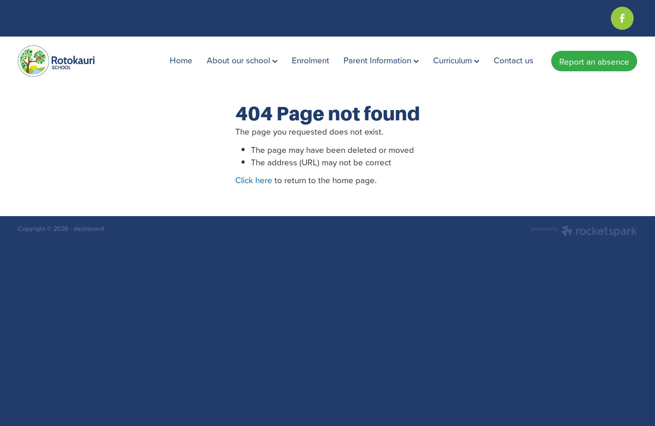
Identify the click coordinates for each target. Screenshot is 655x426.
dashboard (89, 228)
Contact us (513, 60)
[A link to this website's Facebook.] (622, 18)
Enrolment (310, 60)
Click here (253, 180)
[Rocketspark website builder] (584, 232)
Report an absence (594, 61)
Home (181, 60)
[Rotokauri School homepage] (80, 61)
